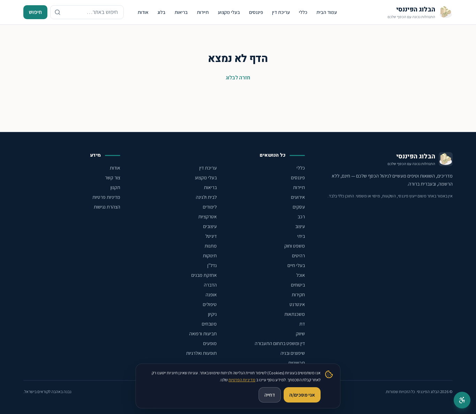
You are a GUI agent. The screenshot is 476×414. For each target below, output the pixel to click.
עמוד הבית (326, 12)
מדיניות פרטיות (106, 197)
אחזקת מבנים (204, 275)
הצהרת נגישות (107, 207)
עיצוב (300, 226)
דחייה (269, 395)
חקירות (298, 294)
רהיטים (298, 255)
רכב (301, 216)
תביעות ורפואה (203, 333)
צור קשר (112, 177)
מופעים (210, 343)
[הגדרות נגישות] (462, 400)
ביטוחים (298, 285)
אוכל (300, 275)
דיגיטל (211, 236)
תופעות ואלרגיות (201, 353)
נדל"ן (212, 265)
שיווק (300, 333)
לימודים (210, 207)
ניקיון (212, 314)
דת (302, 324)
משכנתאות (294, 314)
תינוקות (210, 255)
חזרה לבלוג (238, 77)
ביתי (301, 236)
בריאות (181, 12)
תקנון (115, 187)
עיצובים (210, 226)
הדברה (210, 285)
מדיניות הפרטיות (242, 379)
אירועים (298, 197)
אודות (143, 12)
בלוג (162, 12)
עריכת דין (281, 12)
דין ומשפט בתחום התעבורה (280, 343)
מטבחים (209, 324)
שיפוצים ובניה (293, 353)
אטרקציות (207, 216)
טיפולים (210, 304)
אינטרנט (297, 304)
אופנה (211, 294)
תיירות (203, 12)
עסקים (299, 207)
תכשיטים (297, 363)
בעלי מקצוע (229, 12)
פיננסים (256, 12)
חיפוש (35, 12)
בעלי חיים (296, 265)
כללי (303, 12)
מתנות (211, 246)
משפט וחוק (294, 246)
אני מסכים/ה (302, 395)
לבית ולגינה (206, 197)
